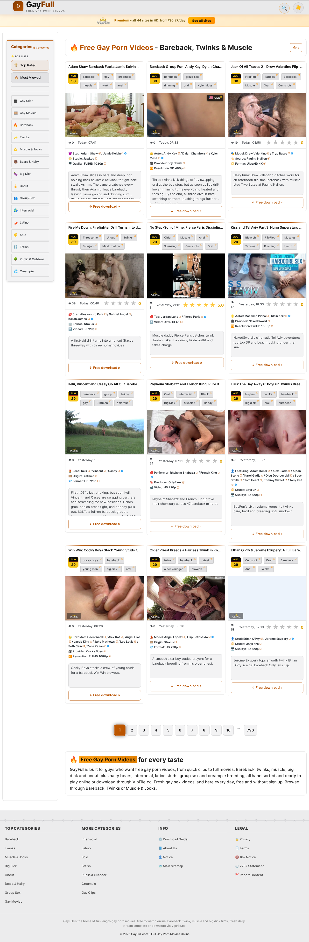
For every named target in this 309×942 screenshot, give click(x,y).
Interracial (185, 394)
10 (228, 730)
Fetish (86, 866)
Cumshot (251, 560)
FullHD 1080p (93, 163)
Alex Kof (114, 637)
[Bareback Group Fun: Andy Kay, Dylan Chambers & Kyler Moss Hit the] (186, 115)
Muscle (250, 85)
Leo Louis (126, 641)
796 (250, 730)
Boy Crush (175, 163)
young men (90, 569)
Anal (202, 237)
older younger (173, 569)
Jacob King (81, 641)
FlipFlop (250, 76)
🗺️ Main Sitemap (170, 866)
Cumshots (285, 85)
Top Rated (25, 65)
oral (186, 85)
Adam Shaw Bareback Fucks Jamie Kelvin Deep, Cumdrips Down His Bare (104, 66)
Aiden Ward (94, 637)
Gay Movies (13, 901)
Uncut (111, 237)
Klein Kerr (278, 316)
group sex (192, 76)
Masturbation (111, 246)
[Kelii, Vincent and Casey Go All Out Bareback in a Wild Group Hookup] (104, 432)
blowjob (197, 569)
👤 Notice (165, 857)
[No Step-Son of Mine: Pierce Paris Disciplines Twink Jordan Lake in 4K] (187, 275)
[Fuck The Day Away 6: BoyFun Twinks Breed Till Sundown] (267, 432)
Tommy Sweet (274, 480)
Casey (112, 471)
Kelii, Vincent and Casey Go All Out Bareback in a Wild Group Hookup (104, 384)
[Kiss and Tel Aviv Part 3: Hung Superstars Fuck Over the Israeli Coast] (267, 275)
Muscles (289, 237)
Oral (266, 85)
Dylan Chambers (193, 153)
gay (106, 76)
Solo (85, 857)
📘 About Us (167, 848)
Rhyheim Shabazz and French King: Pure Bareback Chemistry (186, 384)
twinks (125, 394)
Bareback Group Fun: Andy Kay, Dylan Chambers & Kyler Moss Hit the (186, 66)
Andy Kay (170, 153)
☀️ (298, 8)
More (296, 47)
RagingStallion (256, 158)
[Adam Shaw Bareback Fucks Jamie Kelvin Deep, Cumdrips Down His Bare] (104, 115)
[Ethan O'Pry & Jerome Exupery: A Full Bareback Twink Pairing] (267, 598)
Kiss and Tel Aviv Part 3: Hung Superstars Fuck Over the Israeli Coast (267, 227)
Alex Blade (280, 471)
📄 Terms (242, 848)
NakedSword (258, 321)
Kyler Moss (205, 85)
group (108, 394)
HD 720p (88, 329)
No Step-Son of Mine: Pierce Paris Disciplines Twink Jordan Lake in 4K (187, 227)
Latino (86, 848)
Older (167, 237)
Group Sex (13, 892)
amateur (122, 403)
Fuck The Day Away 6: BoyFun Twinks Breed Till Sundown (267, 384)
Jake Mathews (104, 641)
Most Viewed (27, 77)
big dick (250, 403)
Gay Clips (89, 892)
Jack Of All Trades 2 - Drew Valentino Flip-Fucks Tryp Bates (267, 66)
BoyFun (251, 490)
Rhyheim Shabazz (182, 472)
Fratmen (102, 403)
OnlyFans (175, 482)
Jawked (88, 158)
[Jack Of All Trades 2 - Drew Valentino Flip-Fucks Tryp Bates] (267, 115)
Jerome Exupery (276, 638)
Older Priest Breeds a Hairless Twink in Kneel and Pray (186, 550)
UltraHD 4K (255, 163)
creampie (124, 76)
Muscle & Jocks (141, 788)
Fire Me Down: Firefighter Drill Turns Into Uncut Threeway (104, 227)
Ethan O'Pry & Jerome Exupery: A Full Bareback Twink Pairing (267, 550)
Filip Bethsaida (197, 637)
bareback (89, 76)
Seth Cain (75, 646)
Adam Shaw (89, 153)
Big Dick (169, 403)
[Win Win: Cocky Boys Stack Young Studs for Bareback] (104, 598)
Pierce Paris (191, 317)
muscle (87, 85)
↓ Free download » (104, 206)
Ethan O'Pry (251, 638)
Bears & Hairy (15, 884)
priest (205, 560)
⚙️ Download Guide (173, 839)
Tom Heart (251, 480)
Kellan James (77, 319)
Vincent (97, 471)
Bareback (290, 76)
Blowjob (88, 246)
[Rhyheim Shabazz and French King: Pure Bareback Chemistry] (186, 432)
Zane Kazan (95, 646)
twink (104, 85)
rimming (169, 85)
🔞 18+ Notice (245, 857)
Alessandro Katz (92, 314)
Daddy (208, 403)
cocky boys (90, 560)
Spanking (170, 246)
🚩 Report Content (249, 875)
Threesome (90, 237)
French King (208, 472)
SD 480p (176, 168)
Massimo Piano (255, 316)
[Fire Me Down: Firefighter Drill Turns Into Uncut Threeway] (104, 275)
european (285, 403)
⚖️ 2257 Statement (249, 866)
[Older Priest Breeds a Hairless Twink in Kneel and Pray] (186, 598)
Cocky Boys (94, 651)
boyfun (250, 394)
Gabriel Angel (118, 314)
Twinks (128, 237)
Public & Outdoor (94, 875)
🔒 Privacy (242, 839)
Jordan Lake (169, 317)
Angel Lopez (173, 637)
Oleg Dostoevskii (278, 475)
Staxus (89, 324)
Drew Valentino (256, 153)
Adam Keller (258, 471)
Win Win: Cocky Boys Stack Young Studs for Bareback (104, 550)
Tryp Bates (279, 153)
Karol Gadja (252, 475)
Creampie (89, 884)
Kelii (84, 471)
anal (120, 85)
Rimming (269, 246)
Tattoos (270, 76)
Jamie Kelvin (112, 153)
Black (205, 394)
